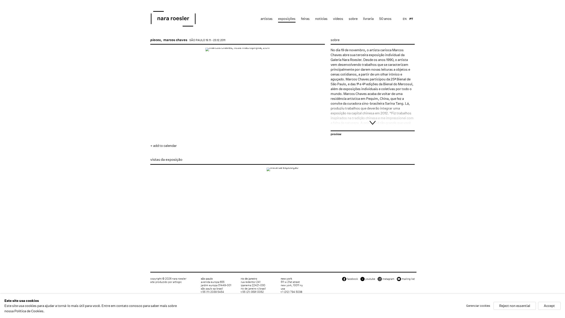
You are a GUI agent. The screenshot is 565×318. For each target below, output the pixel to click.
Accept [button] (549, 306)
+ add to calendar (163, 146)
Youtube (370, 279)
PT (411, 19)
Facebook (352, 279)
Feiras (305, 19)
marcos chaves (175, 40)
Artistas (267, 19)
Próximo (317, 114)
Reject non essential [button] (514, 306)
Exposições (287, 19)
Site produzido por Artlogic (166, 282)
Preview (336, 134)
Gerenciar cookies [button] (478, 306)
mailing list (408, 279)
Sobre (353, 19)
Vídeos (338, 19)
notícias (321, 19)
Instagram (388, 279)
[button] (164, 128)
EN (405, 19)
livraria (368, 19)
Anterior (158, 114)
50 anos (385, 19)
